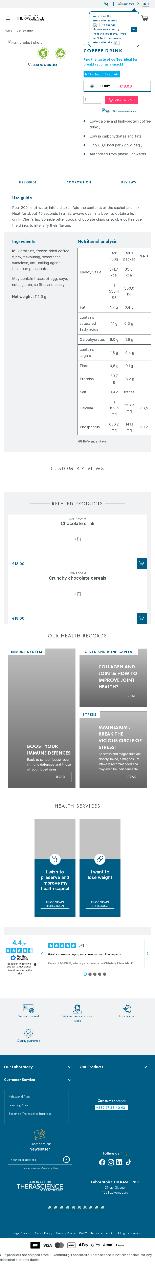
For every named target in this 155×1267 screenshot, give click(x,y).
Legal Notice (21, 1233)
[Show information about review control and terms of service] (35, 964)
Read (60, 777)
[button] (128, 3)
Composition (79, 182)
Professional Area (19, 1096)
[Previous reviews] (42, 954)
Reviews (128, 182)
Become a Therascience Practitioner (30, 1113)
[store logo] (30, 18)
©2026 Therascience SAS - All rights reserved (110, 1233)
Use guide (28, 182)
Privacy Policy (65, 1233)
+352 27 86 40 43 (110, 1108)
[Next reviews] (148, 954)
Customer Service (19, 1079)
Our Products (91, 1066)
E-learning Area (18, 1105)
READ (132, 696)
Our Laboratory (18, 1066)
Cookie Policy (43, 1233)
